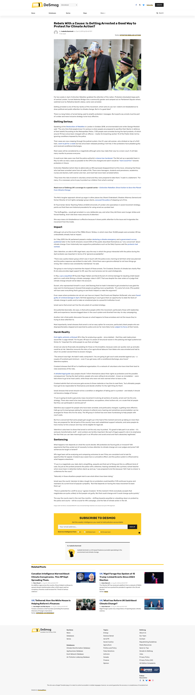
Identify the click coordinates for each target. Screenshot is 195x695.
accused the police (102, 200)
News (68, 633)
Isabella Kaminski (67, 31)
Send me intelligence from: (67, 532)
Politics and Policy (110, 648)
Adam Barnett (105, 583)
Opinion (106, 663)
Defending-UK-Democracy (45, 613)
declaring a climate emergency (104, 239)
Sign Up (132, 527)
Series (69, 639)
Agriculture (107, 645)
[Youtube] (150, 680)
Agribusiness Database (75, 651)
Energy (105, 633)
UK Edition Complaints (147, 663)
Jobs (141, 654)
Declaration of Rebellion (75, 127)
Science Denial (108, 636)
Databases (70, 636)
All (80, 532)
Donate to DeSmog (146, 651)
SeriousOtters (42, 690)
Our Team (142, 636)
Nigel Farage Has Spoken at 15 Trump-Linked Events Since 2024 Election (117, 576)
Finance (106, 660)
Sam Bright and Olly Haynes (41, 606)
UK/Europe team (106, 532)
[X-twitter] (139, 4)
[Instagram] (153, 680)
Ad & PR (106, 639)
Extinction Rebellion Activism (130, 35)
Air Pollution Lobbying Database (78, 657)
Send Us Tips (144, 648)
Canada (106, 657)
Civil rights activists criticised (65, 337)
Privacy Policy (144, 657)
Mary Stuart (37, 583)
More (102, 13)
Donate (159, 5)
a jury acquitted (66, 276)
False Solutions (108, 651)
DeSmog (51, 5)
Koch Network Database (75, 654)
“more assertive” (125, 161)
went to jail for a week (66, 144)
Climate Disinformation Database (78, 648)
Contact (142, 639)
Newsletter (143, 678)
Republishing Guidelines (148, 642)
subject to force (121, 327)
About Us (142, 633)
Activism (106, 654)
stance (99, 158)
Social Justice (108, 642)
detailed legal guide (62, 374)
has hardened (107, 158)
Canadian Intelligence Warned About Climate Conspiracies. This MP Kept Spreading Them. (50, 576)
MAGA (106, 591)
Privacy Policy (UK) (146, 660)
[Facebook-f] (136, 4)
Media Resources (145, 645)
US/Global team (90, 532)
